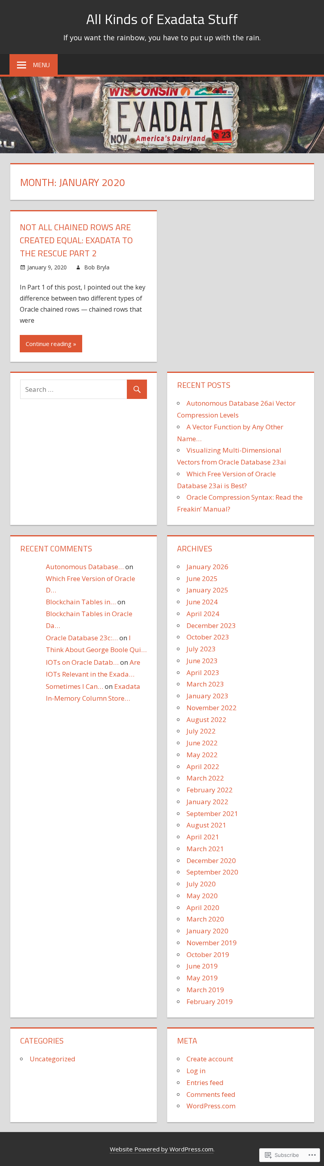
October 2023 (207, 636)
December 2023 (211, 625)
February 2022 (209, 789)
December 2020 (211, 860)
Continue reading (49, 344)
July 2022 (201, 730)
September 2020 (212, 871)
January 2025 (207, 589)
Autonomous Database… (85, 566)
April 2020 (202, 907)
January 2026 (207, 566)
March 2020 (205, 918)
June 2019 (202, 965)
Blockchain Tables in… (81, 601)
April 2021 (202, 836)
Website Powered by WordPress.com (161, 1149)
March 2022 (205, 777)
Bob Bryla (96, 267)
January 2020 (207, 930)
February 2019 (209, 1001)
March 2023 (205, 683)
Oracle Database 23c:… (82, 637)
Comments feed (210, 1094)
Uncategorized (52, 1058)
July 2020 (201, 883)
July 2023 (201, 648)
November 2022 (211, 707)
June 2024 (202, 601)
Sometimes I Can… (74, 686)
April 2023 (202, 672)
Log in (195, 1070)
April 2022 (202, 766)
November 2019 (211, 942)
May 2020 (202, 895)
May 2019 (202, 977)
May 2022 (202, 754)
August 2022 (206, 719)
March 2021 (205, 848)
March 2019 (205, 989)
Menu (41, 65)
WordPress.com (210, 1105)
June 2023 (202, 660)
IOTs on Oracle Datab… (82, 662)
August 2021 (206, 824)
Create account (209, 1058)
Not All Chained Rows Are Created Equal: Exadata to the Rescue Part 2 (76, 240)
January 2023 (207, 695)
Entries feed (205, 1082)
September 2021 (212, 813)
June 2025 (202, 578)
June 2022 (202, 742)
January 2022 (207, 801)
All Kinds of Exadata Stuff (162, 19)
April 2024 (202, 613)
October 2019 (207, 954)
